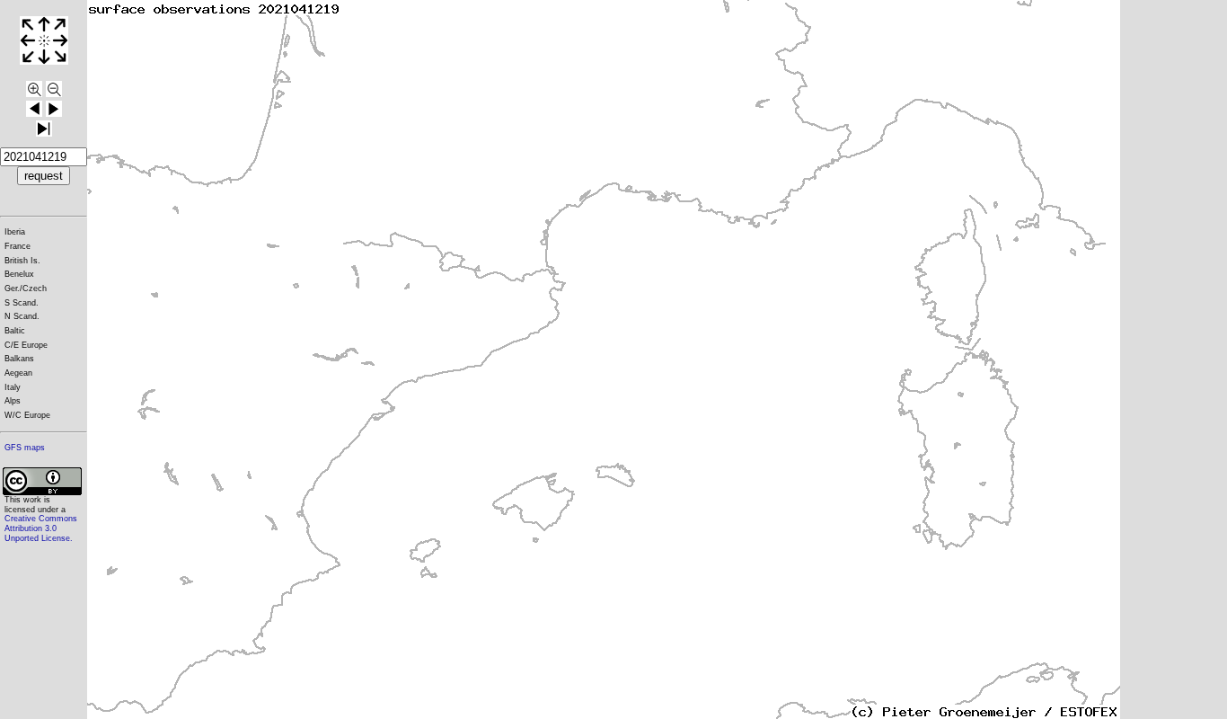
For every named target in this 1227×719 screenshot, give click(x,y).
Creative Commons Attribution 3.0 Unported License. (40, 528)
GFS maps (24, 447)
